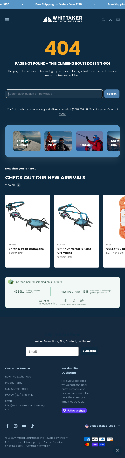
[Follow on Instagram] (16, 426)
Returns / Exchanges (18, 376)
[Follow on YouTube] (24, 426)
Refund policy (13, 442)
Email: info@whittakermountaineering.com (25, 405)
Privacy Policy (13, 383)
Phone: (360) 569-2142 (19, 395)
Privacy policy (32, 442)
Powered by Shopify (56, 437)
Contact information (38, 445)
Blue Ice (12, 244)
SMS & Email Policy (16, 389)
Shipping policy (14, 445)
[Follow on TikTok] (32, 426)
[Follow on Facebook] (7, 426)
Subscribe (90, 351)
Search (112, 94)
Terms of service (53, 442)
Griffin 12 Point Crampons (26, 249)
